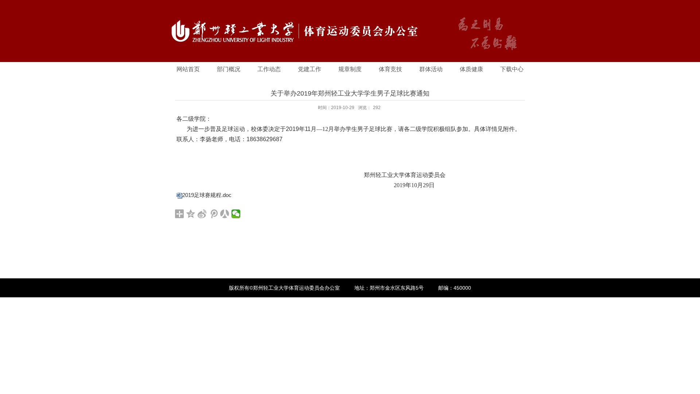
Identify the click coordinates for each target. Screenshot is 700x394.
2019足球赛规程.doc (207, 195)
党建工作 (309, 69)
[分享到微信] (236, 213)
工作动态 (269, 69)
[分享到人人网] (224, 213)
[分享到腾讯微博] (213, 213)
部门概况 (228, 69)
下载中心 (512, 69)
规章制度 (350, 69)
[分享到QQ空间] (190, 213)
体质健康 (471, 69)
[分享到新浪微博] (202, 213)
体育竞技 (390, 69)
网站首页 (188, 69)
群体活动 (431, 69)
